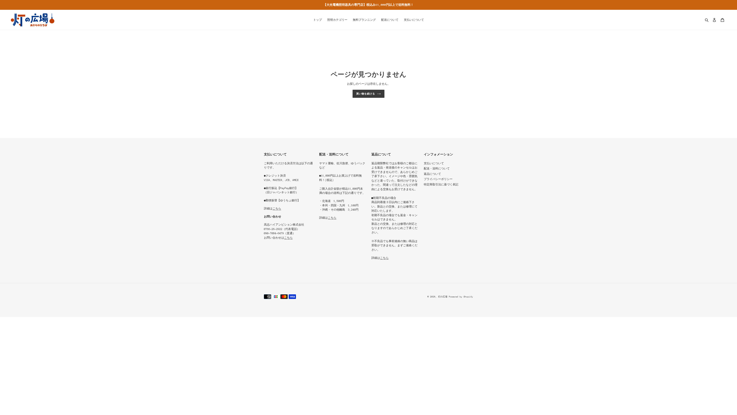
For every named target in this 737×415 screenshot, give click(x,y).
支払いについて (434, 163)
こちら (277, 208)
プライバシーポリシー (438, 179)
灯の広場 (442, 296)
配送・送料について (437, 168)
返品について (432, 173)
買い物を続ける (365, 93)
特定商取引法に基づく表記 (441, 184)
